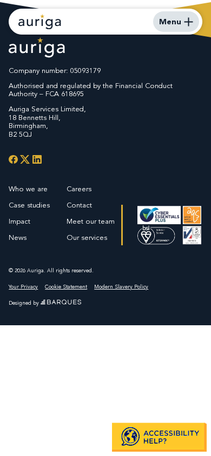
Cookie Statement (66, 287)
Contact (79, 205)
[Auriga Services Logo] (37, 48)
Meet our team (91, 221)
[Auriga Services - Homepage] (39, 21)
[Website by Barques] (61, 303)
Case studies (29, 205)
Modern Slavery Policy (121, 287)
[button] (159, 437)
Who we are (28, 189)
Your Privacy (23, 287)
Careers (79, 189)
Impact (19, 221)
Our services (87, 237)
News (18, 237)
